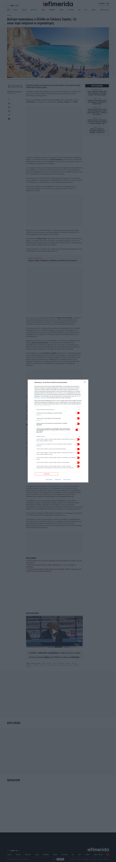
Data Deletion (49, 479)
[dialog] (58, 431)
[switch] (78, 413)
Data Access (58, 479)
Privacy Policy (67, 479)
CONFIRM (47, 474)
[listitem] (58, 409)
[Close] (85, 382)
